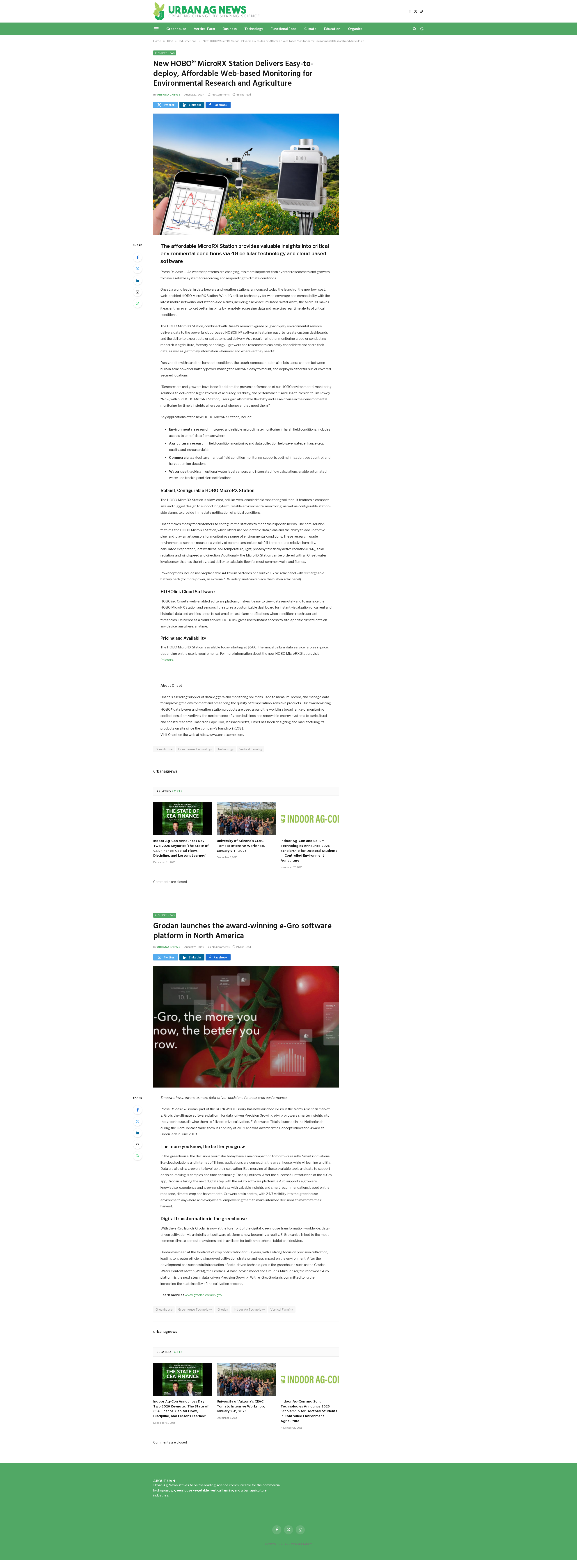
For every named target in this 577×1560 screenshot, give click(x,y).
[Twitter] (137, 268)
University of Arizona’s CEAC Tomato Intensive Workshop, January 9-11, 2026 (241, 846)
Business (230, 29)
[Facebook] (137, 257)
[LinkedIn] (137, 280)
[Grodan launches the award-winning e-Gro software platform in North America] (246, 1027)
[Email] (137, 291)
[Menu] (156, 29)
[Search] (414, 29)
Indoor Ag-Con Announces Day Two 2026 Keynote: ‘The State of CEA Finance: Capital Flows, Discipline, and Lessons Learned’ (180, 848)
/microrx (166, 660)
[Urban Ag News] (206, 11)
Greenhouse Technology (195, 749)
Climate (310, 29)
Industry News (164, 53)
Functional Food (284, 29)
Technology (253, 29)
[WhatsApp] (137, 303)
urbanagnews (168, 94)
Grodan (223, 1309)
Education (332, 29)
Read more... (179, 1495)
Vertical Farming (250, 749)
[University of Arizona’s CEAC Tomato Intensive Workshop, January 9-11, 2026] (246, 818)
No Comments (221, 94)
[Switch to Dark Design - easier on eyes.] (421, 28)
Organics (355, 29)
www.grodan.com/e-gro (203, 1295)
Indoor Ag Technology (249, 1309)
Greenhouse (176, 29)
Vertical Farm (204, 29)
